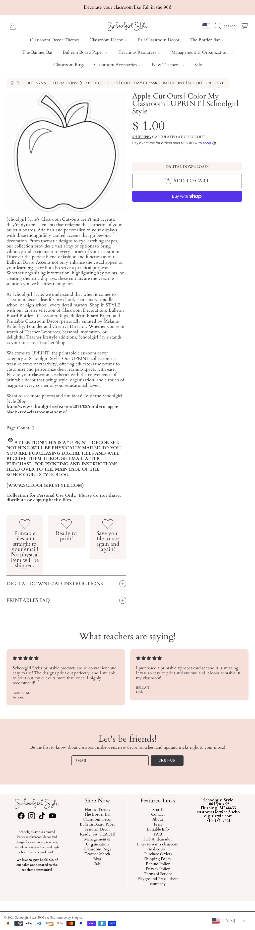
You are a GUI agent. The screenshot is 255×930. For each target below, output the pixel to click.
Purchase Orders (158, 854)
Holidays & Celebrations (49, 83)
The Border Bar (205, 40)
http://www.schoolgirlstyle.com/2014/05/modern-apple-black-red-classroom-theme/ (63, 409)
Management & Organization (200, 52)
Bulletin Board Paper (83, 52)
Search (157, 809)
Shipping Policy (157, 859)
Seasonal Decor (97, 829)
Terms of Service (158, 874)
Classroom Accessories (116, 65)
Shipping (141, 137)
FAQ (158, 834)
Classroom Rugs (97, 849)
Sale (97, 864)
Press (158, 824)
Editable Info (158, 829)
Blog (97, 859)
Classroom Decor (106, 40)
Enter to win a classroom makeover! (158, 847)
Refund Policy (158, 864)
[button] (227, 26)
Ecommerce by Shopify (66, 917)
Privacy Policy (158, 869)
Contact (158, 814)
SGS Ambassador (157, 839)
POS (41, 917)
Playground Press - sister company (157, 881)
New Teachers (166, 65)
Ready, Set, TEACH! (97, 834)
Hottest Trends (97, 809)
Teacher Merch (97, 854)
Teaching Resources (137, 52)
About (157, 819)
